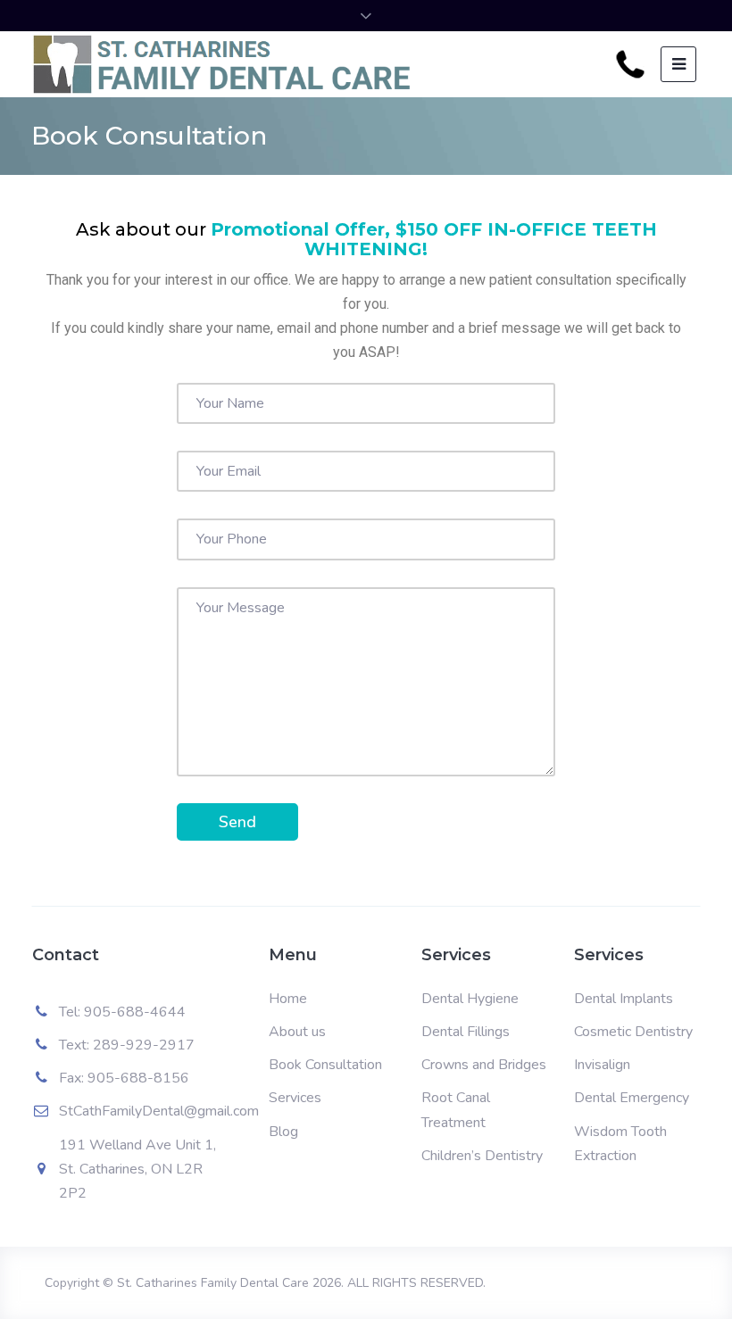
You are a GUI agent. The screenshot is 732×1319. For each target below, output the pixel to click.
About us (297, 1031)
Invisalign (602, 1064)
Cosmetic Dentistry (633, 1031)
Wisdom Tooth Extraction (620, 1144)
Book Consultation (325, 1064)
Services (295, 1097)
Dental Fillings (465, 1031)
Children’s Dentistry (482, 1156)
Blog (283, 1131)
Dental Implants (623, 998)
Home (288, 998)
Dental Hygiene (470, 998)
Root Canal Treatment (455, 1110)
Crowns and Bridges (483, 1064)
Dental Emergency (631, 1097)
